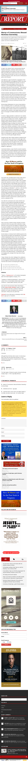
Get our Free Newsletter (14, 1)
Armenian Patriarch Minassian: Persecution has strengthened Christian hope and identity (13, 736)
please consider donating (10, 287)
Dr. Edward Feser (6, 486)
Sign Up (20, 3)
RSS (2, 711)
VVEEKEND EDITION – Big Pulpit (10, 388)
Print (25, 43)
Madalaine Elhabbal (6, 481)
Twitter (2, 707)
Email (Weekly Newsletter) (6, 709)
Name (2, 428)
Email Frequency (5, 640)
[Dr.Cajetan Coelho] (2, 735)
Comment (3, 418)
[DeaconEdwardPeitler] (2, 729)
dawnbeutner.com (6, 326)
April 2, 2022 (4, 43)
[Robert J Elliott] (2, 718)
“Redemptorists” (10, 275)
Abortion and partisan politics (9, 485)
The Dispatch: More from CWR (14, 464)
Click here (3, 294)
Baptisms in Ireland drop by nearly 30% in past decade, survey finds (13, 480)
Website (3, 435)
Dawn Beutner (11, 43)
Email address (4, 632)
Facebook (3, 705)
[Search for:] (14, 699)
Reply (3, 362)
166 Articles (20, 316)
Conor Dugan (5, 475)
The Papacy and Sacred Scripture (10, 468)
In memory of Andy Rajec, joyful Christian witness (12, 474)
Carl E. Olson (5, 470)
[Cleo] (2, 724)
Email (2, 432)
